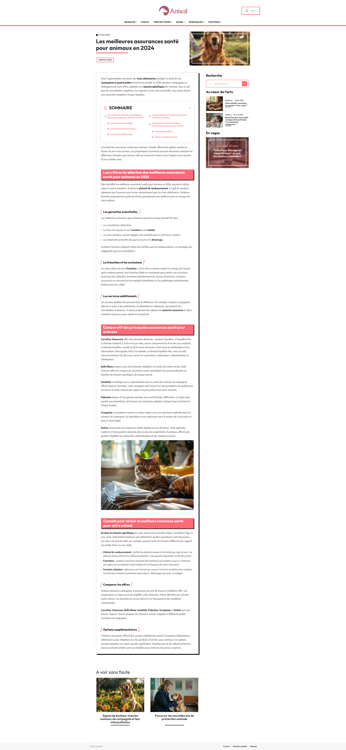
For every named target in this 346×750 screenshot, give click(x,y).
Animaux (228, 115)
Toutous (224, 146)
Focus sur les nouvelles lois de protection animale (174, 717)
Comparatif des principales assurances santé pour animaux (169, 116)
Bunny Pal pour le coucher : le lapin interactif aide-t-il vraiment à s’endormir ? (237, 121)
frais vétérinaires (146, 78)
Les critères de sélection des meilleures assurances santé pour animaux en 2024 (125, 116)
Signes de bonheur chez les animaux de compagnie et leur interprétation (120, 719)
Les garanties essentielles (121, 123)
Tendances (229, 100)
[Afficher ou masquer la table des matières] (161, 108)
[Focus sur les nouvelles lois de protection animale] (174, 694)
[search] (247, 11)
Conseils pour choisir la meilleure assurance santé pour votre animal (167, 124)
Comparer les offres (163, 131)
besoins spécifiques (154, 86)
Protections (105, 60)
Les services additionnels (121, 134)
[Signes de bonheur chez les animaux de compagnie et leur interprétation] (120, 694)
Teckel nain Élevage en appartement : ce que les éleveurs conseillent (227, 153)
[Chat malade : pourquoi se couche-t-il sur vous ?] (214, 103)
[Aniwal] (173, 11)
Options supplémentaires (166, 137)
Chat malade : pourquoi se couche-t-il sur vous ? (236, 104)
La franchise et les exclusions (122, 128)
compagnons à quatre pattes (116, 82)
